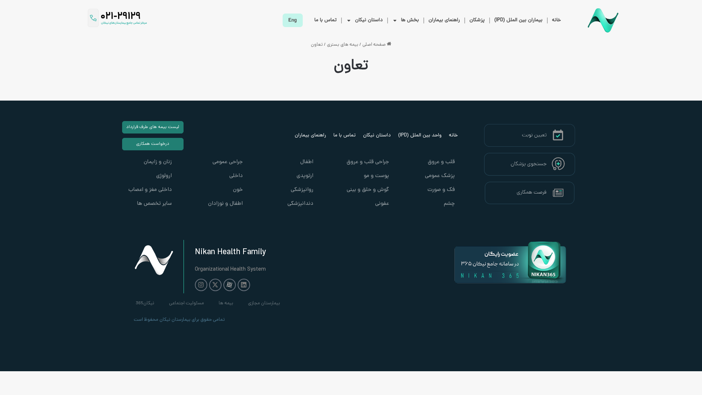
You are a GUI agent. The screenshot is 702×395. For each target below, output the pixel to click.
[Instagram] (201, 285)
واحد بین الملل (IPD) (420, 135)
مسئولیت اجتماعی (186, 303)
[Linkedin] (244, 285)
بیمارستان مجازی (264, 303)
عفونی (382, 204)
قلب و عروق (441, 162)
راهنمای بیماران (444, 20)
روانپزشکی (302, 190)
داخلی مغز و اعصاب (150, 190)
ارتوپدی (305, 176)
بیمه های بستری (342, 44)
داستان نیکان (369, 20)
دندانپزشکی (300, 204)
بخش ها (410, 20)
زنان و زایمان (158, 162)
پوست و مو (376, 176)
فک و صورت (441, 190)
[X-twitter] (215, 285)
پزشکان (477, 20)
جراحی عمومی (227, 162)
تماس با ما (325, 20)
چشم (449, 204)
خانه (556, 20)
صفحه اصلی (374, 44)
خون (238, 190)
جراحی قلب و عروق (368, 162)
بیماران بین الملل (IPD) (518, 20)
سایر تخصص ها (154, 204)
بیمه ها (226, 303)
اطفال (306, 162)
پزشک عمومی (440, 176)
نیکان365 (145, 303)
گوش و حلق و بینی (368, 190)
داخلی (236, 176)
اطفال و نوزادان (225, 204)
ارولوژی (164, 176)
